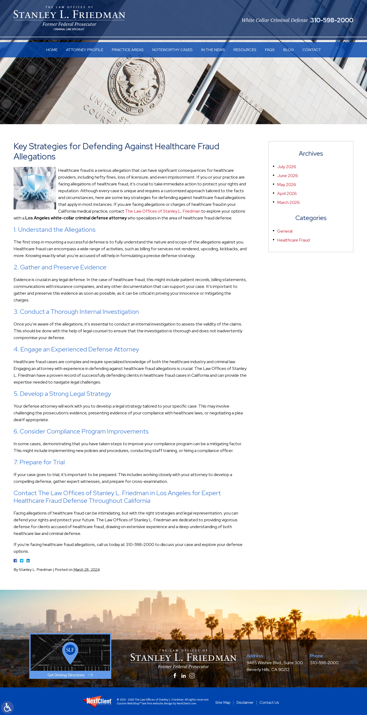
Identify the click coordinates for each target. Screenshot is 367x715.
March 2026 (288, 202)
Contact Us (269, 702)
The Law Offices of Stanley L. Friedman (162, 211)
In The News (213, 49)
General (284, 231)
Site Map (222, 702)
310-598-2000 (331, 20)
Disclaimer (245, 702)
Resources (244, 49)
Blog (288, 49)
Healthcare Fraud (293, 240)
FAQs (270, 49)
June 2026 (287, 175)
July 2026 (286, 166)
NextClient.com (186, 703)
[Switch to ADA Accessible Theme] (7, 707)
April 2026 (287, 193)
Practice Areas (128, 49)
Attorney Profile (84, 49)
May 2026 (286, 184)
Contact (311, 49)
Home (52, 49)
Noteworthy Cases (172, 49)
